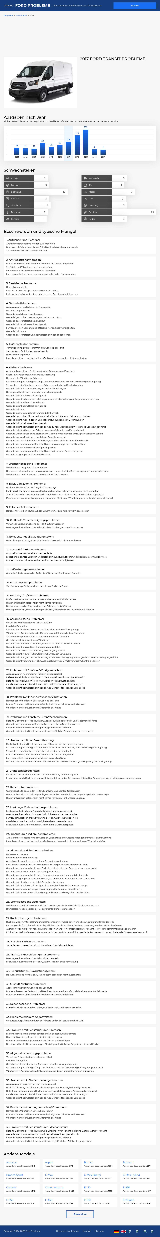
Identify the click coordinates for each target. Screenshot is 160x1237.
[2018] (59, 142)
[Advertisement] (80, 36)
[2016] (77, 142)
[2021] (34, 142)
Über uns (99, 1231)
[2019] (51, 142)
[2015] (85, 142)
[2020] (42, 142)
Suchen (135, 5)
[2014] (94, 142)
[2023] (16, 142)
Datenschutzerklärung (67, 1231)
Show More (80, 1214)
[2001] (103, 142)
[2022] (25, 142)
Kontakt (87, 1231)
